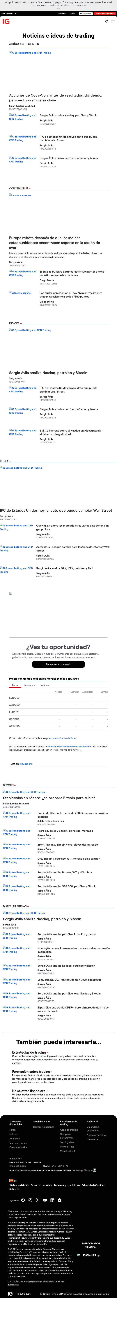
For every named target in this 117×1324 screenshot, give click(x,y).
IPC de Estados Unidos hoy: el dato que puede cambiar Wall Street (56, 510)
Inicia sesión (85, 13)
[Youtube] (45, 1200)
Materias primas (15, 906)
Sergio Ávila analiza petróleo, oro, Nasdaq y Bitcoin (69, 993)
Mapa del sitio (21, 1185)
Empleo (55, 1293)
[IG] (6, 21)
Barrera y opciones (43, 1126)
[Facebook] (23, 1200)
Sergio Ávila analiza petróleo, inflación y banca (69, 157)
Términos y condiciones (67, 1185)
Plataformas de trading (68, 1123)
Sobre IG (14, 1188)
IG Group (45, 1293)
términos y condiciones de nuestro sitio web (68, 746)
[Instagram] (30, 1200)
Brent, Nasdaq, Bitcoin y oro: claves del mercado (67, 844)
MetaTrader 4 (67, 1150)
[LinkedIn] (52, 1200)
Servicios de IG (41, 1121)
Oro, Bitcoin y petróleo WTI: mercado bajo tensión (68, 858)
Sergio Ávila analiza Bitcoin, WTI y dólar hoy (64, 872)
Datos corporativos (41, 1185)
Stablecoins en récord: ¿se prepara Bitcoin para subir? (49, 797)
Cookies (100, 1185)
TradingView (67, 1142)
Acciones (29, 685)
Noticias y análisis (96, 1134)
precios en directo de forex (61, 738)
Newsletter (93, 1139)
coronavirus (18, 188)
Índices (14, 323)
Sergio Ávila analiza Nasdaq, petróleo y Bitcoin (69, 115)
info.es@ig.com (18, 1165)
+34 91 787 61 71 (59, 1165)
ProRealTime (67, 1146)
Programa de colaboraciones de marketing (85, 1293)
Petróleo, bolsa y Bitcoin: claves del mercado (65, 830)
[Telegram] (59, 1200)
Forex (4, 460)
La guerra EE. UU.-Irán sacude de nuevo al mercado (69, 979)
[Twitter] (37, 1200)
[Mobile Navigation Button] (113, 21)
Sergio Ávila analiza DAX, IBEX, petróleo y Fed (64, 568)
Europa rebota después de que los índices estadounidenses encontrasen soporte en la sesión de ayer (54, 242)
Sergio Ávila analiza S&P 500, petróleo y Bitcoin (66, 886)
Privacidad (88, 1185)
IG (10, 1185)
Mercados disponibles (15, 1123)
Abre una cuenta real (105, 13)
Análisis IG (92, 1121)
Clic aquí (88, 1170)
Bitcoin (8, 785)
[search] (107, 21)
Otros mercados (18, 1147)
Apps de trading (69, 1129)
